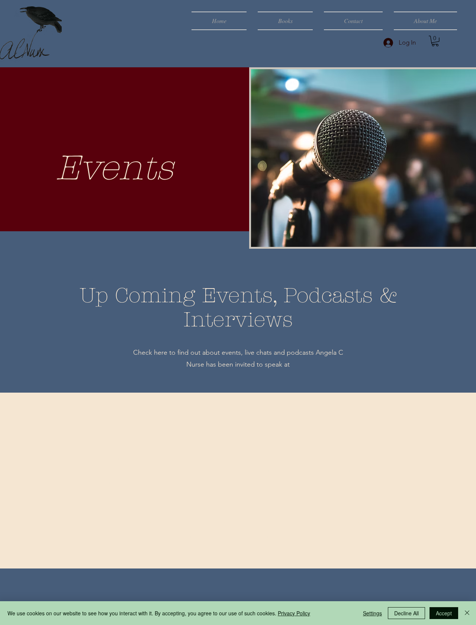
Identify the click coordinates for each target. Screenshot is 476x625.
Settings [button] (372, 613)
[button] (435, 41)
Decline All (406, 613)
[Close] (467, 613)
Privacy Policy (294, 613)
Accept (444, 613)
